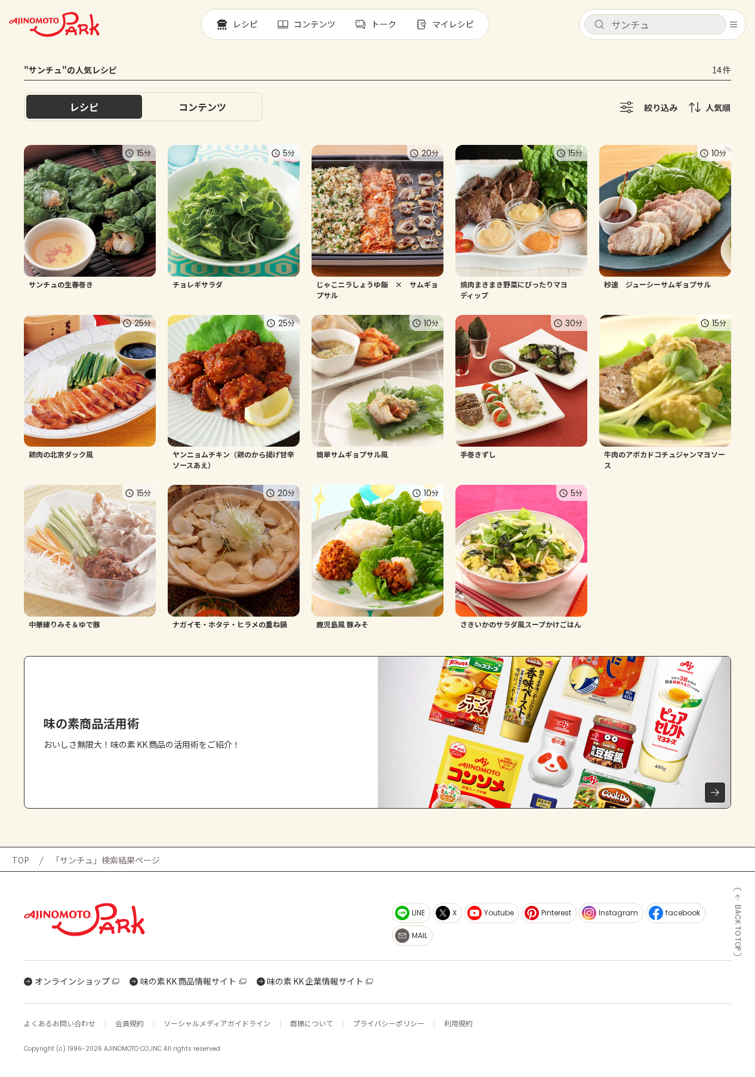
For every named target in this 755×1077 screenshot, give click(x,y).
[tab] (202, 107)
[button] (655, 24)
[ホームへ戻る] (54, 24)
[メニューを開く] (733, 24)
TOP (20, 860)
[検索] (599, 25)
